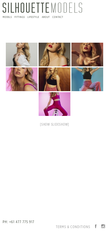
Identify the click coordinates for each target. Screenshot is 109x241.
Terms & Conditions (73, 227)
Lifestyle (33, 17)
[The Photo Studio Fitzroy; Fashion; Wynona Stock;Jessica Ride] (22, 54)
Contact (57, 17)
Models (7, 17)
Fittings (20, 17)
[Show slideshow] (54, 124)
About (46, 17)
